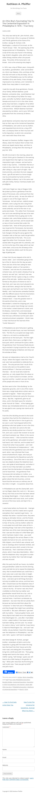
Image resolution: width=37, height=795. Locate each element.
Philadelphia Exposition (19, 687)
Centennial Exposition (19, 682)
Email (4, 757)
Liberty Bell (28, 684)
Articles (20, 677)
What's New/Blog (28, 677)
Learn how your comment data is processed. (18, 778)
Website (5, 765)
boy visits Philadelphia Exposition (20, 680)
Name (4, 749)
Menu (18, 13)
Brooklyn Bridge (7, 682)
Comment (6, 727)
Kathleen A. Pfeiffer (19, 4)
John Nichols (21, 684)
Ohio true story (7, 687)
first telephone (11, 684)
